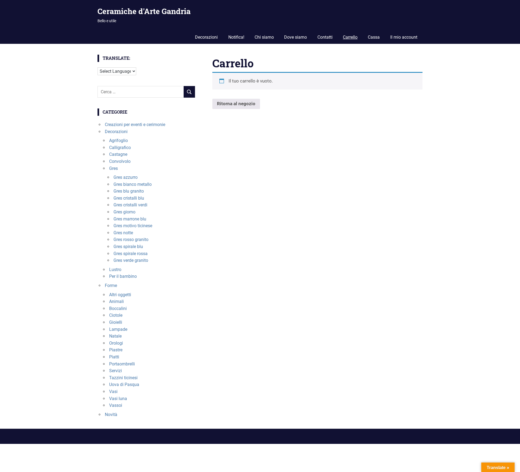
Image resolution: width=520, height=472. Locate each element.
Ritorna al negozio (236, 103)
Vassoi (115, 405)
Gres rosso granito (130, 239)
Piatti (114, 356)
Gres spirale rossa (130, 253)
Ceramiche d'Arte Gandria (144, 11)
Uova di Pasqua (124, 384)
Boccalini (118, 308)
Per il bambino (123, 276)
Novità (111, 414)
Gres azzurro (125, 177)
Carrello (350, 37)
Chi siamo (264, 37)
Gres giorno (124, 211)
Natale (115, 336)
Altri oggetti (120, 294)
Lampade (118, 329)
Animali (116, 301)
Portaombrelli (122, 364)
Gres (113, 168)
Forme (111, 285)
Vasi (113, 391)
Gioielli (115, 322)
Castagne (118, 154)
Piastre (115, 349)
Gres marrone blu (129, 219)
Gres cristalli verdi (130, 204)
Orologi (116, 343)
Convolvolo (120, 161)
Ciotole (115, 315)
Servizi (115, 370)
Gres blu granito (128, 191)
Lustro (115, 269)
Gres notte (123, 232)
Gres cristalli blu (128, 198)
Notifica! (236, 37)
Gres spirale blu (128, 246)
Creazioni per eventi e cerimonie (135, 124)
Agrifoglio (118, 140)
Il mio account (403, 37)
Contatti (325, 37)
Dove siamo (295, 37)
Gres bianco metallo (132, 184)
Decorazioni (206, 37)
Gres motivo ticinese (132, 225)
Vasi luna (118, 398)
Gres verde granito (130, 260)
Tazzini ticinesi (123, 377)
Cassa (374, 37)
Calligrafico (120, 147)
